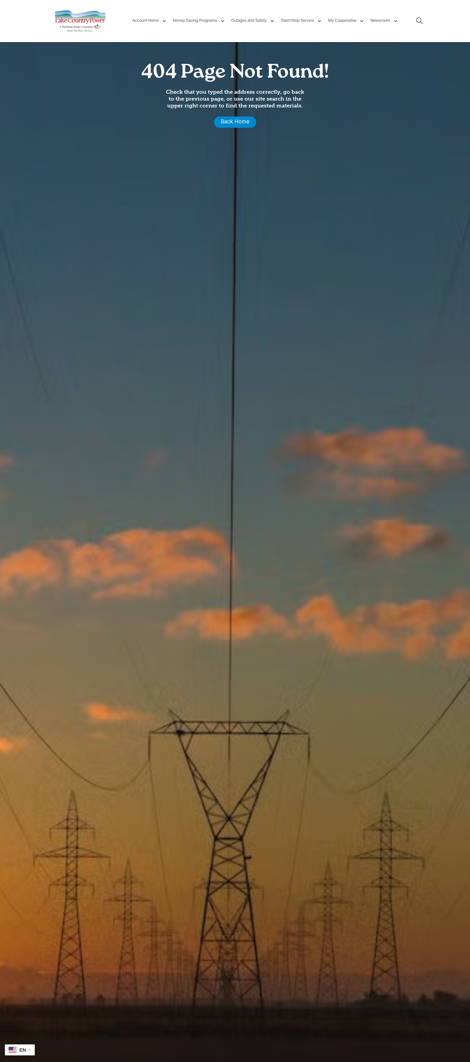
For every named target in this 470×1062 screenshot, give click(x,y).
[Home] (80, 21)
